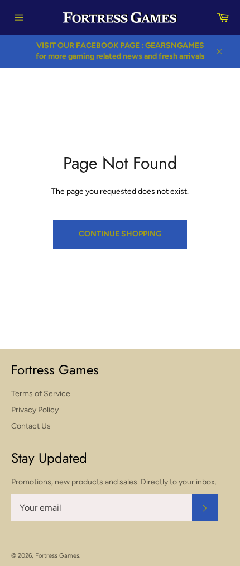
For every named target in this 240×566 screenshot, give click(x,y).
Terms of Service (40, 393)
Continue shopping (120, 234)
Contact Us (31, 426)
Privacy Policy (35, 410)
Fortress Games (57, 555)
